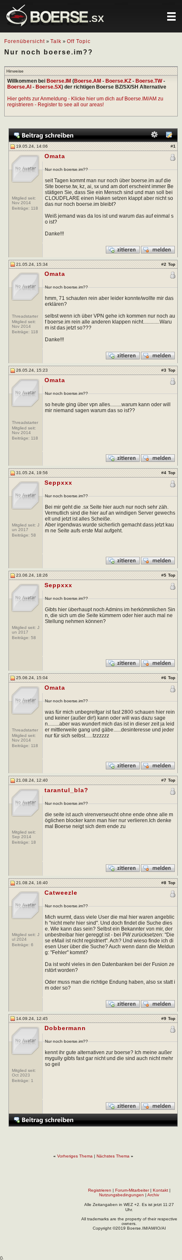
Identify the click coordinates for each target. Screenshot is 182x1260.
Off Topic (79, 41)
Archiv (153, 1195)
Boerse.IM (59, 81)
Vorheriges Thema (75, 1156)
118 (34, 208)
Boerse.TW (148, 81)
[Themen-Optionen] (154, 136)
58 (33, 535)
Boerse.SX (48, 87)
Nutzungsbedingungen (121, 1195)
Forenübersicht (24, 41)
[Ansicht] (168, 136)
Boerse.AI (19, 87)
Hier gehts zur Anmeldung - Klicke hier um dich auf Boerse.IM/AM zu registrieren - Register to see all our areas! (85, 102)
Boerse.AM (87, 81)
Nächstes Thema (113, 1156)
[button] (171, 16)
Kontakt (160, 1190)
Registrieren (99, 1190)
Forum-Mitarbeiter (132, 1190)
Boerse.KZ (118, 81)
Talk (55, 41)
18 (33, 842)
